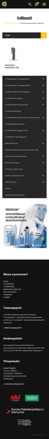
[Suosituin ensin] (44, 35)
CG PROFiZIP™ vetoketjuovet (15, 136)
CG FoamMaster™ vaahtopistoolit (17, 79)
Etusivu (8, 23)
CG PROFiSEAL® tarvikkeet (15, 124)
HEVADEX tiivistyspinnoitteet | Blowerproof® (21, 149)
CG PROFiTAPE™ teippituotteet (16, 130)
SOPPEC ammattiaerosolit (14, 175)
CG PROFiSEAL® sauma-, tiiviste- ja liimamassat (22, 117)
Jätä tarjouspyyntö (9, 291)
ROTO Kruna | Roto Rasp (14, 169)
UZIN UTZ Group (11, 182)
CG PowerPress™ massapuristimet (17, 85)
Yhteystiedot (7, 294)
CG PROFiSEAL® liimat (13, 111)
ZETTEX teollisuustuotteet (15, 195)
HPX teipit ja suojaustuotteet (16, 156)
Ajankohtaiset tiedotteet (12, 289)
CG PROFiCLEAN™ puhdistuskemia (17, 91)
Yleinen (7, 188)
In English (6, 297)
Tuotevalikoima (8, 283)
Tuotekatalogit (8, 286)
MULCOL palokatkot (12, 162)
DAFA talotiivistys (11, 143)
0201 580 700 (7, 376)
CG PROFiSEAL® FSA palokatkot (16, 104)
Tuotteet (15, 23)
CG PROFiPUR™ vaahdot (13, 98)
